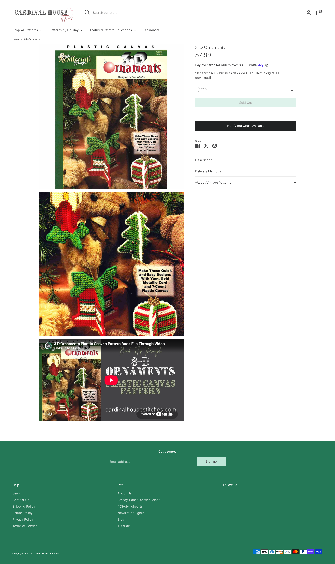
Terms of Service (24, 526)
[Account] (309, 12)
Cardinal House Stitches (46, 553)
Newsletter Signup (131, 513)
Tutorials (124, 526)
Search (17, 493)
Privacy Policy (22, 519)
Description (203, 160)
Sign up (211, 461)
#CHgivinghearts (130, 506)
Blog (121, 519)
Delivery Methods (208, 171)
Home (15, 39)
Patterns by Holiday (64, 30)
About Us (124, 493)
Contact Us (20, 500)
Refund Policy (22, 513)
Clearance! (151, 30)
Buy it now (245, 114)
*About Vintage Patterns (213, 182)
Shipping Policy (23, 506)
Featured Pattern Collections (111, 30)
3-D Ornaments (31, 39)
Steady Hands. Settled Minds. (139, 500)
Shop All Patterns (25, 30)
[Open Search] (87, 12)
